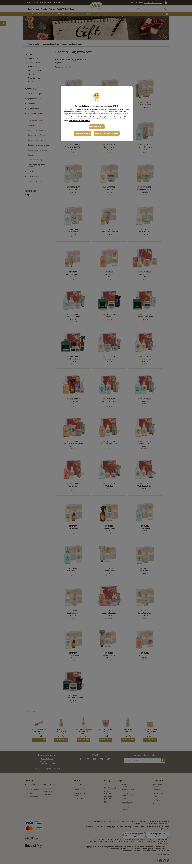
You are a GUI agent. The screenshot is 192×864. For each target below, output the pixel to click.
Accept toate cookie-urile (106, 133)
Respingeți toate (82, 133)
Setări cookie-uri (97, 126)
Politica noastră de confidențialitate (79, 120)
